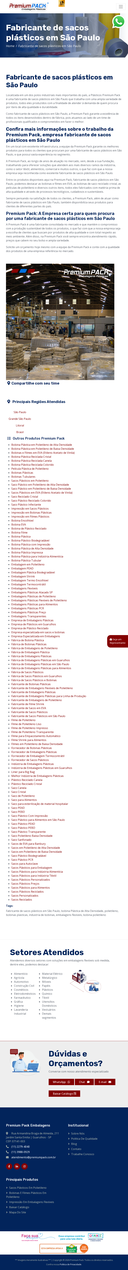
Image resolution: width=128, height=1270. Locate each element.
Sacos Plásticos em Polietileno (30, 480)
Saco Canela (18, 788)
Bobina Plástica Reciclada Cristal (31, 457)
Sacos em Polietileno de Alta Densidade (35, 848)
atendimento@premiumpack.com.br (33, 1157)
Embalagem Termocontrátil (28, 584)
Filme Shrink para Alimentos (28, 740)
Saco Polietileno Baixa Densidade (31, 836)
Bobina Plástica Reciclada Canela (31, 461)
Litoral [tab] (20, 425)
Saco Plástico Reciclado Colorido (31, 500)
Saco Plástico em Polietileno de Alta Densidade (40, 484)
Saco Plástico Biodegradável (28, 856)
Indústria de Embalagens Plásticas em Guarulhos (41, 768)
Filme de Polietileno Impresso (29, 728)
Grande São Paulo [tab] (20, 419)
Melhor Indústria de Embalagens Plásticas (37, 776)
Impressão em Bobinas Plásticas (31, 512)
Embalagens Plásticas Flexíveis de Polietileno (39, 600)
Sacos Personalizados (24, 895)
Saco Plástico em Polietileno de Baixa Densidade (41, 488)
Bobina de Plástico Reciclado (28, 528)
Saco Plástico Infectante (26, 504)
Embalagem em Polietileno (27, 564)
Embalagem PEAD (22, 568)
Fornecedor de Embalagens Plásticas (34, 752)
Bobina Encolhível (22, 520)
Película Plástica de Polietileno (30, 468)
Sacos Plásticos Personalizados (30, 879)
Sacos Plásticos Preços (25, 883)
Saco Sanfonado (21, 840)
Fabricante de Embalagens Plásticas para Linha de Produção (48, 696)
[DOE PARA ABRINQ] (62, 1248)
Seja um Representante (118, 641)
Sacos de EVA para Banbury (28, 844)
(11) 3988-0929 (20, 1152)
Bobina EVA (18, 524)
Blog (74, 1144)
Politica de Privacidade (70, 1264)
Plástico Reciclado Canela (26, 780)
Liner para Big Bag (23, 772)
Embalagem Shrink (23, 576)
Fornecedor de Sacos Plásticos (30, 760)
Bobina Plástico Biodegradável (30, 540)
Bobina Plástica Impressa (27, 552)
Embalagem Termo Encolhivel (29, 580)
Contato (76, 1149)
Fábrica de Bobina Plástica (27, 640)
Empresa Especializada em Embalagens (35, 636)
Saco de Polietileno (23, 796)
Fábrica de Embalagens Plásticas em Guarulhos (40, 660)
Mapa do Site (17, 1212)
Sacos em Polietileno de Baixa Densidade (36, 852)
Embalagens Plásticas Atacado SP (32, 592)
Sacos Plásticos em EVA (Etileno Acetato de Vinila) (41, 492)
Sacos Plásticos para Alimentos (30, 887)
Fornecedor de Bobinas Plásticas (31, 748)
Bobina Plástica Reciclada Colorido (32, 465)
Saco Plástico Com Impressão (29, 816)
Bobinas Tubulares (23, 476)
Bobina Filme (19, 532)
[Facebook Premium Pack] (9, 1166)
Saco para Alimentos (24, 800)
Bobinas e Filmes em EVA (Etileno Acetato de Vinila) (43, 453)
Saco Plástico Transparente (28, 832)
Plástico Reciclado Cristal (26, 784)
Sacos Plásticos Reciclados (27, 891)
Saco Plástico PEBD (23, 828)
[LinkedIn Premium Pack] (17, 1166)
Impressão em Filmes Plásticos (30, 516)
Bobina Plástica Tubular (26, 560)
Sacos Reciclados (21, 899)
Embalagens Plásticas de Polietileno (33, 596)
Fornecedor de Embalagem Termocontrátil (37, 756)
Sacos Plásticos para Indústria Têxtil (33, 875)
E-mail (103, 1082)
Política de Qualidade (84, 1138)
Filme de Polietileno (23, 720)
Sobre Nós (77, 1133)
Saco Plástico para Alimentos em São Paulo (38, 820)
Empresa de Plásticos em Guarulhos (33, 624)
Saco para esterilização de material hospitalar (39, 804)
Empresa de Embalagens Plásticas (32, 620)
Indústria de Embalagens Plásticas (32, 764)
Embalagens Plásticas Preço (28, 612)
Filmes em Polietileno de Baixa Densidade (37, 744)
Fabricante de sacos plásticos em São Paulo (49, 46)
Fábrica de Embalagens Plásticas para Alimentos (41, 668)
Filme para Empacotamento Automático (35, 736)
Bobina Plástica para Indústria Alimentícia (37, 556)
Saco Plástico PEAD (23, 824)
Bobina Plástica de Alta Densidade (32, 548)
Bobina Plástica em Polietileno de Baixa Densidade (42, 449)
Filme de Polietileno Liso (26, 724)
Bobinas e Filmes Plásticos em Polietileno (26, 1195)
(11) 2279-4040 (20, 1146)
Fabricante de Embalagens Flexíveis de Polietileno (42, 688)
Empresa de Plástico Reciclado (29, 628)
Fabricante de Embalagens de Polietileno (36, 700)
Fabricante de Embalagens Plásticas (33, 692)
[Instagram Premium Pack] (24, 1166)
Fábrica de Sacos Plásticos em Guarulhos (36, 676)
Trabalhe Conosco (82, 1154)
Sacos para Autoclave (24, 864)
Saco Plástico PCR (22, 860)
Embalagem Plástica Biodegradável (33, 572)
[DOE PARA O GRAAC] (62, 1237)
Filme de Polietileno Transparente (32, 732)
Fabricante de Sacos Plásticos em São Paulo (38, 716)
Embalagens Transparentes (28, 616)
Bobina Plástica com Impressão (30, 544)
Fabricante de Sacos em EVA (28, 708)
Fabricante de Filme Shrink (27, 704)
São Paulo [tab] (20, 412)
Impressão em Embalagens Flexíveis (31, 1202)
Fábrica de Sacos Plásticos (27, 672)
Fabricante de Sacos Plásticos (29, 712)
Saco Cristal (18, 792)
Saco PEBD (18, 812)
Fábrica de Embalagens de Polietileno (34, 648)
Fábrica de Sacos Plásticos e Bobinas (34, 680)
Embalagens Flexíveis (24, 588)
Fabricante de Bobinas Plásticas (31, 684)
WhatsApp (59, 1082)
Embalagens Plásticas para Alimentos (34, 604)
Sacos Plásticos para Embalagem (31, 867)
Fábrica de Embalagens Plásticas (31, 656)
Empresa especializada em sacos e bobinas (38, 632)
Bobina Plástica (20, 536)
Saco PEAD (18, 808)
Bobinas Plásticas (22, 472)
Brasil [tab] (20, 432)
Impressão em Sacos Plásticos (30, 508)
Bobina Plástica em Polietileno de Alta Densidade (41, 445)
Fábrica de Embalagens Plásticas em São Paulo (40, 664)
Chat (82, 1082)
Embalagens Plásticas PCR (27, 608)
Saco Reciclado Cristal (24, 496)
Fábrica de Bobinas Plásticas (28, 644)
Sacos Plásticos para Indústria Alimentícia (37, 871)
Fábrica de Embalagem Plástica (30, 652)
